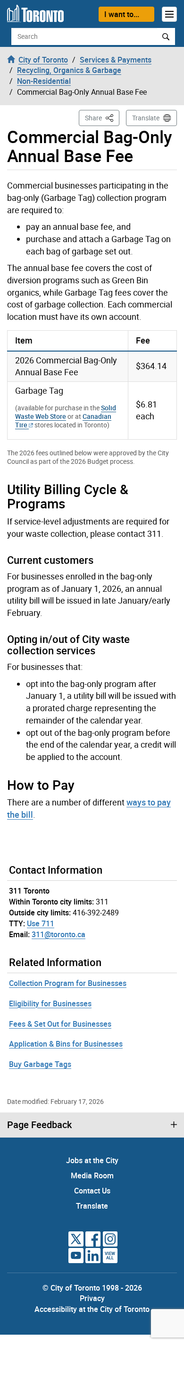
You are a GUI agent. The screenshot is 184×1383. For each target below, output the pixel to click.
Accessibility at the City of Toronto (92, 1309)
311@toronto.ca (58, 934)
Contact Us (92, 1190)
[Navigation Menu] (169, 14)
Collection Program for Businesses (67, 983)
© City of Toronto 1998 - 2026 (92, 1288)
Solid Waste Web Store (65, 412)
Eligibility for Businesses (50, 1003)
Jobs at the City (92, 1160)
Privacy (92, 1298)
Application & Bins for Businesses (66, 1044)
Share (102, 117)
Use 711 (40, 923)
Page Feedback (39, 1124)
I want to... (121, 14)
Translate (145, 117)
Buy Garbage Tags (40, 1064)
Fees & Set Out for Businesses (60, 1024)
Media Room (92, 1175)
